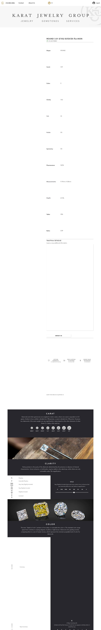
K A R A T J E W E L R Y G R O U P (50, 15)
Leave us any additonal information (57, 243)
